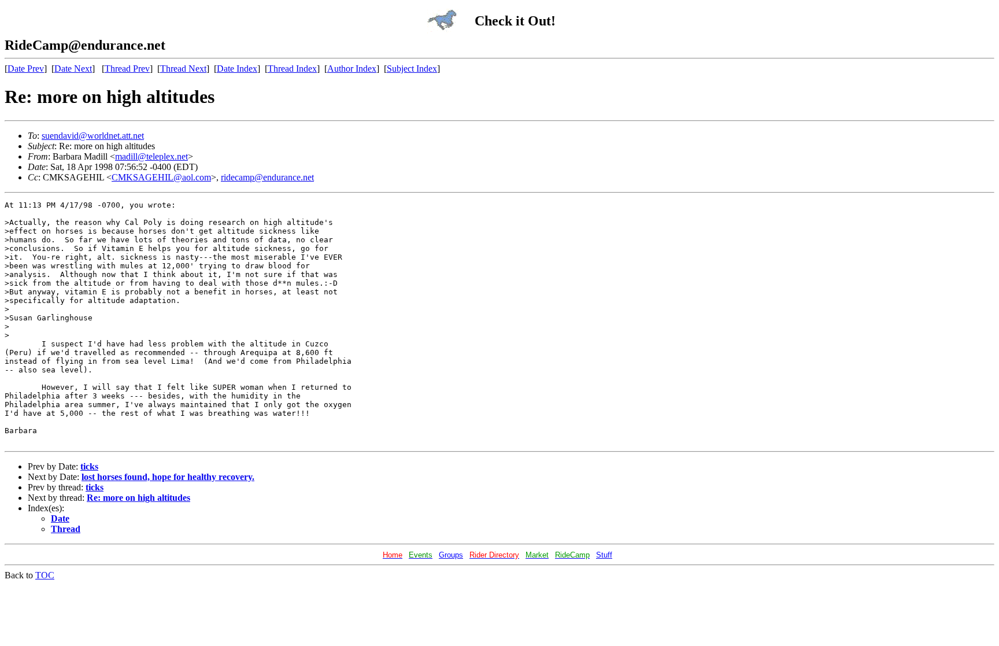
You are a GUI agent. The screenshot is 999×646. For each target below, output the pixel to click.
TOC (44, 575)
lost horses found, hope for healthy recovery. (168, 477)
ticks (89, 466)
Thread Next (183, 68)
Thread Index (292, 68)
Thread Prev (127, 68)
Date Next (73, 68)
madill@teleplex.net (151, 156)
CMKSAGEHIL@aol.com (161, 177)
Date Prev (26, 68)
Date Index (237, 68)
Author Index (351, 68)
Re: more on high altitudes (138, 498)
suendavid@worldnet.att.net (93, 136)
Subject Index (412, 68)
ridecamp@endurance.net (267, 177)
